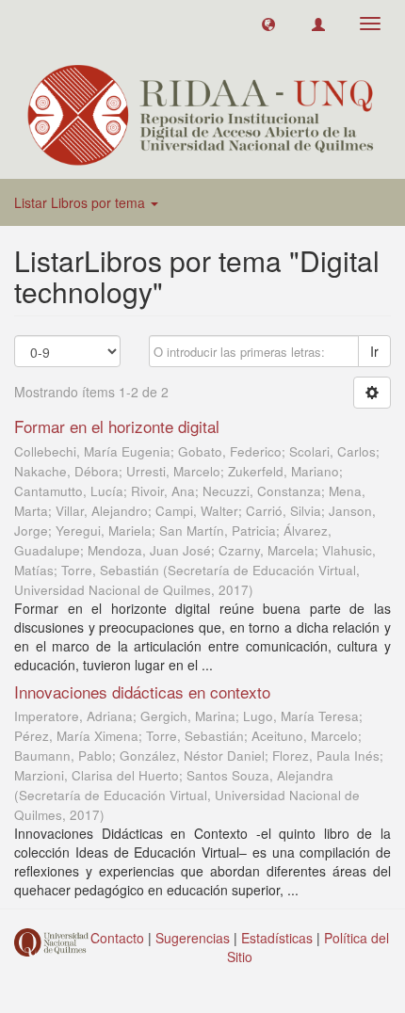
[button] (268, 24)
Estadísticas (277, 937)
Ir (374, 351)
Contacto (117, 937)
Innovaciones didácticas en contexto (142, 691)
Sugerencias (192, 937)
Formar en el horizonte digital (116, 426)
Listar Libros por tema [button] (81, 202)
